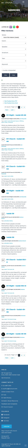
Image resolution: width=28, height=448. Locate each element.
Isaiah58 (10, 213)
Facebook (6, 414)
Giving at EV (5, 436)
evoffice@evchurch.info (10, 388)
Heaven (17, 148)
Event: (4, 40)
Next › (7, 110)
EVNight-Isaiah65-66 (16, 115)
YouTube (6, 420)
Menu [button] (21, 2)
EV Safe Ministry (6, 397)
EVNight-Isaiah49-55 (16, 334)
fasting (11, 220)
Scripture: (5, 52)
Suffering (21, 148)
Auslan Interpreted (9, 70)
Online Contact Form (7, 391)
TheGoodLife (10, 269)
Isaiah (5, 148)
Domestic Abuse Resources (9, 400)
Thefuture (10, 122)
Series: (4, 35)
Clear (13, 75)
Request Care (5, 438)
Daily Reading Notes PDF (10, 101)
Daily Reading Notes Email (11, 103)
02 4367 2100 (7, 385)
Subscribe (6, 426)
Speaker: (5, 46)
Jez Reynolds (23, 118)
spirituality (6, 220)
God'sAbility (10, 176)
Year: (3, 58)
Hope (2, 122)
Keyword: (5, 64)
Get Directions (5, 377)
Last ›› (12, 110)
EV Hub (3, 394)
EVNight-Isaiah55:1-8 (16, 286)
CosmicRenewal (11, 148)
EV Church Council (7, 407)
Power (5, 122)
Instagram (6, 417)
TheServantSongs (11, 319)
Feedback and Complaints (9, 404)
